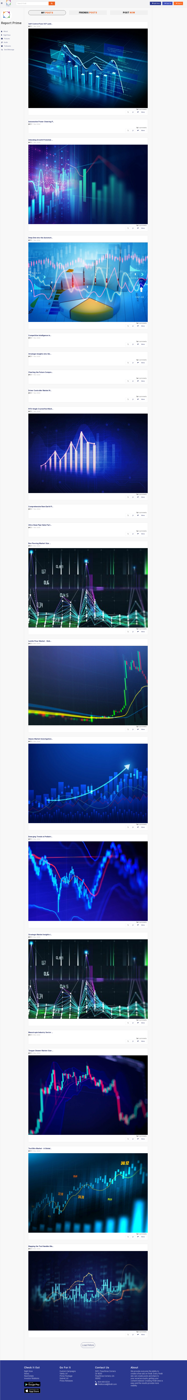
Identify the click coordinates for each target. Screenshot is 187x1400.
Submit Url (64, 1378)
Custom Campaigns (68, 1371)
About (5, 31)
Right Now (6, 35)
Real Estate (29, 1376)
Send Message (9, 49)
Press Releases (66, 1381)
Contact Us (102, 1367)
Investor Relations (31, 1378)
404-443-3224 (104, 1382)
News (26, 1373)
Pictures (7, 39)
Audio (5, 42)
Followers (7, 46)
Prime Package (66, 1376)
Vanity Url (64, 1373)
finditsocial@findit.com (107, 1384)
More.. (143, 112)
